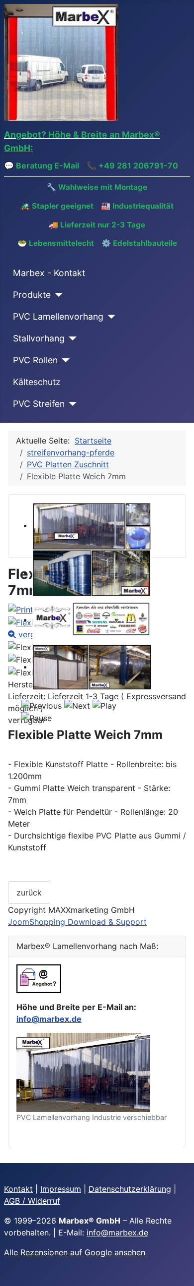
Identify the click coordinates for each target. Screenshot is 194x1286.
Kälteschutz (37, 382)
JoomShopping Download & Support (77, 922)
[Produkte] (57, 295)
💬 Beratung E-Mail (41, 165)
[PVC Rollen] (64, 360)
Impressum (60, 1189)
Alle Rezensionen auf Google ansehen (74, 1252)
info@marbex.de (49, 1019)
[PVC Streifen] (71, 404)
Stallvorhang (39, 338)
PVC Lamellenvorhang (58, 316)
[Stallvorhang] (71, 338)
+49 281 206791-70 (138, 165)
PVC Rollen (35, 360)
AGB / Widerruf (32, 1201)
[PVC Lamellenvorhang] (109, 317)
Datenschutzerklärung (130, 1189)
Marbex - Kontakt (49, 273)
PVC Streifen (39, 403)
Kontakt (18, 1189)
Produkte (32, 294)
